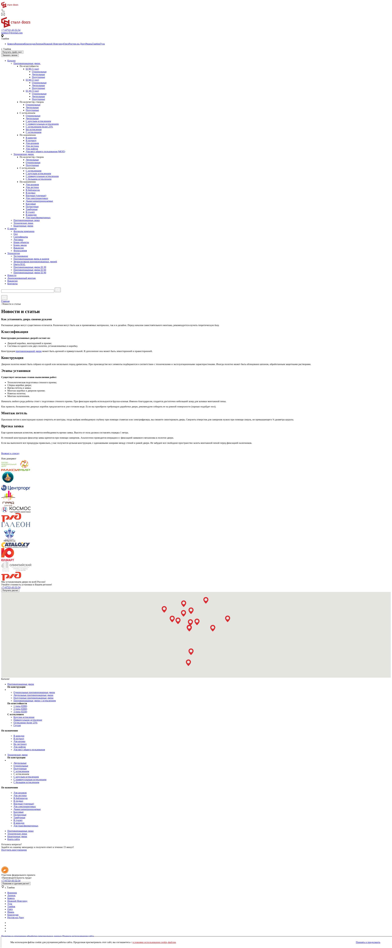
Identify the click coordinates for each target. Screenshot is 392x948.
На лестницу (20, 744)
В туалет (30, 212)
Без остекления (33, 129)
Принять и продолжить (368, 942)
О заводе (12, 228)
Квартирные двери (23, 225)
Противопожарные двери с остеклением (34, 700)
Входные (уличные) (36, 195)
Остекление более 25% (25, 722)
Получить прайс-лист (12, 52)
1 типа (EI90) (20, 706)
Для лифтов (32, 148)
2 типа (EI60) (20, 709)
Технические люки (23, 223)
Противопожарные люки (26, 220)
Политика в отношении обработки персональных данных (31, 936)
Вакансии (18, 248)
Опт (15, 234)
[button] (164, 609)
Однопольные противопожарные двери (34, 692)
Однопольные (39, 71)
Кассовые (31, 203)
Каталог (11, 60)
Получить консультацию (14, 850)
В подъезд (31, 140)
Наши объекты (21, 242)
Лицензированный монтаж (21, 278)
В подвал (30, 192)
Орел (66, 44)
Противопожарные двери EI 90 (29, 272)
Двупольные (38, 74)
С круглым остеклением (38, 121)
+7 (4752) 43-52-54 (10, 30)
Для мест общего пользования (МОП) (45, 151)
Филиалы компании (23, 231)
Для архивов (32, 143)
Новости (11, 275)
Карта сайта (13, 839)
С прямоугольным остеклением (42, 124)
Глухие (17, 725)
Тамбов (96, 44)
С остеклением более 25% (39, 126)
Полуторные (38, 77)
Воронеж (19, 44)
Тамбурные (32, 209)
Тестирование (20, 256)
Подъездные (32, 206)
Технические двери (23, 154)
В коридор (31, 137)
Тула (102, 44)
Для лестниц (32, 146)
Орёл (10, 909)
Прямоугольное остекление (27, 720)
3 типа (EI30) (20, 711)
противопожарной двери (29, 351)
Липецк (39, 44)
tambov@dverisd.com (12, 33)
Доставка (18, 239)
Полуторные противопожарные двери (33, 698)
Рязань (88, 44)
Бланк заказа (20, 245)
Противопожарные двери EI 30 (29, 267)
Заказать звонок (9, 55)
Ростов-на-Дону (77, 44)
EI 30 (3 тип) (32, 91)
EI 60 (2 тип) (32, 80)
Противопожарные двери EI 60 (29, 270)
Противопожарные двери (27, 63)
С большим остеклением (38, 179)
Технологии (13, 253)
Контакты (12, 283)
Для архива (19, 741)
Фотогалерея (20, 250)
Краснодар (29, 44)
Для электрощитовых (37, 198)
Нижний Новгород (53, 44)
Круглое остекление (23, 717)
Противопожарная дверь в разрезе (31, 259)
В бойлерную (33, 190)
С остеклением (33, 132)
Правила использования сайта (78, 936)
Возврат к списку (10, 453)
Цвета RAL (19, 264)
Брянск (11, 44)
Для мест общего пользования (29, 749)
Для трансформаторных (38, 217)
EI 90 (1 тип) (32, 69)
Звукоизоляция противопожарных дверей (35, 261)
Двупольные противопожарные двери (33, 695)
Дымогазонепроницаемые (39, 201)
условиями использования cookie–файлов (154, 942)
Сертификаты (20, 237)
